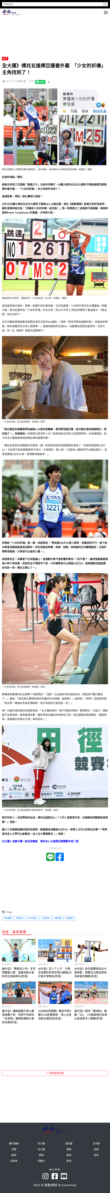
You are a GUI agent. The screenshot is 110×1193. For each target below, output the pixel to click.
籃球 (13, 1155)
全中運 (96, 1143)
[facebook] (56, 1176)
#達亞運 (58, 918)
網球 (41, 1155)
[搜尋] (105, 4)
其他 (68, 1160)
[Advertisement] (55, 36)
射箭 (96, 1155)
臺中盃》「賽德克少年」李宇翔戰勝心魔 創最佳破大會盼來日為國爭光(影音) (19, 972)
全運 (13, 1149)
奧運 (68, 1149)
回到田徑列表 (56, 1073)
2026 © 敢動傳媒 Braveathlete (55, 1185)
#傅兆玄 (20, 918)
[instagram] (47, 1176)
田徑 (5, 58)
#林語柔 (8, 918)
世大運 (41, 1143)
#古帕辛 (46, 918)
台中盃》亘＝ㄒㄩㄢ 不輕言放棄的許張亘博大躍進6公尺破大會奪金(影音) (55, 972)
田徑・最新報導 (14, 932)
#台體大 (70, 918)
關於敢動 (14, 1143)
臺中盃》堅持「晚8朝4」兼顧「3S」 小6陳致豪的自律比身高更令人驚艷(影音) (90, 1014)
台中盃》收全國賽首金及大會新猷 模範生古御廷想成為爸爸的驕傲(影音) (90, 972)
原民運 (68, 1143)
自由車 (13, 1160)
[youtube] (64, 1176)
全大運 (41, 1149)
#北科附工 (33, 918)
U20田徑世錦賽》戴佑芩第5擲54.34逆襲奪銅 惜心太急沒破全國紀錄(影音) (54, 1014)
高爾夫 (41, 1160)
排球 (68, 1155)
